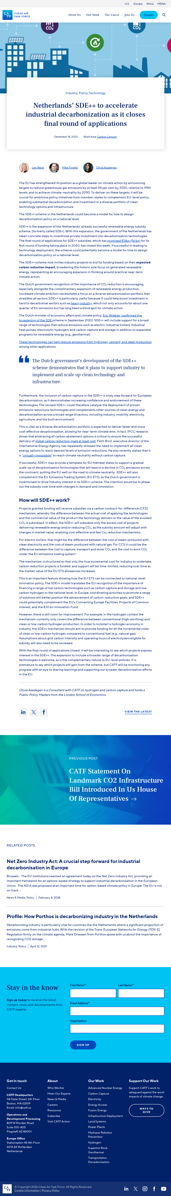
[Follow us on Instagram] (145, 1188)
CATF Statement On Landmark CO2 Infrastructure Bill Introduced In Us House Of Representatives (116, 785)
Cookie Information (27, 1190)
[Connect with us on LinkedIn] (126, 1188)
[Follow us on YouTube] (163, 1188)
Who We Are (55, 1088)
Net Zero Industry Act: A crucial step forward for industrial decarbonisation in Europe (73, 864)
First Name (78, 985)
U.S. (127, 4)
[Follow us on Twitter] (135, 1188)
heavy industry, (82, 303)
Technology (97, 93)
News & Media (16, 898)
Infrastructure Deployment (105, 1116)
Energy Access (97, 1105)
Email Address (80, 1003)
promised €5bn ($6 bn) (123, 241)
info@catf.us (23, 1108)
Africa (149, 4)
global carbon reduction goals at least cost (65, 441)
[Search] (164, 15)
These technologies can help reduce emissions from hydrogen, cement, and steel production (85, 342)
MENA (161, 4)
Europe (138, 4)
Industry (71, 93)
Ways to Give (147, 1110)
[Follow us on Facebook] (154, 1188)
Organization (78, 1021)
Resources (54, 1110)
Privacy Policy (51, 1190)
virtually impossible (37, 455)
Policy (83, 93)
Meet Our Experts (58, 1094)
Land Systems (97, 1121)
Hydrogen (94, 1142)
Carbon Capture (107, 137)
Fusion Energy (97, 1110)
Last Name (125, 985)
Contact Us (14, 1088)
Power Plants (96, 1127)
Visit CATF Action (58, 1121)
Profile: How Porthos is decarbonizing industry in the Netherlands (82, 916)
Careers (52, 1105)
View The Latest (138, 712)
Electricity (94, 1099)
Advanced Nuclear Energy (105, 1088)
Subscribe (53, 1116)
